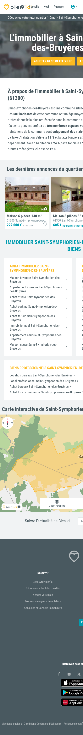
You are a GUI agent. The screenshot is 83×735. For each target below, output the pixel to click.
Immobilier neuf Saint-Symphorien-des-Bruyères (34, 327)
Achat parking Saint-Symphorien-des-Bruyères (33, 308)
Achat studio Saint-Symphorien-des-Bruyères (33, 299)
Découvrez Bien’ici (43, 582)
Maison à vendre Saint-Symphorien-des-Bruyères (35, 280)
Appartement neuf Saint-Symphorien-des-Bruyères (36, 337)
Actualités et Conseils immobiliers (43, 608)
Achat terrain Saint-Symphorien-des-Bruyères (33, 318)
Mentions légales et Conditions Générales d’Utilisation (31, 723)
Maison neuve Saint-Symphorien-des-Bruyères (33, 346)
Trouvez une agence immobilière (43, 601)
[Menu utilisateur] (74, 7)
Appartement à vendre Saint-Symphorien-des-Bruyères (36, 289)
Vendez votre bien (43, 595)
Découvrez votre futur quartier (43, 588)
